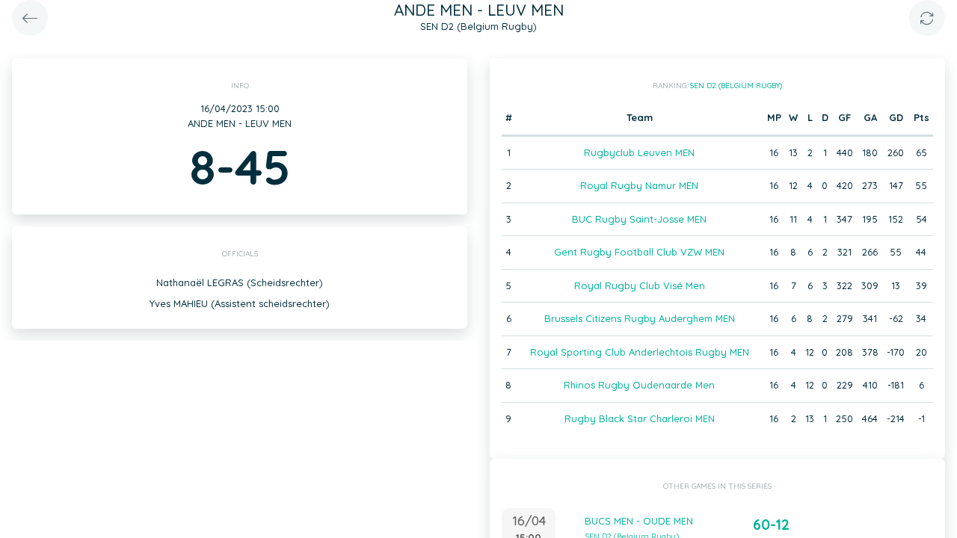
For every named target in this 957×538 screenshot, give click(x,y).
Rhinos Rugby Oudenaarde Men (639, 385)
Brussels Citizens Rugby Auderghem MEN (639, 318)
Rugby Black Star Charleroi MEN (639, 418)
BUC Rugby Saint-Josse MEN (639, 219)
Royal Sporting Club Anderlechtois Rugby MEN (639, 352)
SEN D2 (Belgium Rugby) (736, 85)
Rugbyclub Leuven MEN (639, 152)
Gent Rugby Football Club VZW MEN (639, 252)
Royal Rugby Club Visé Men (639, 285)
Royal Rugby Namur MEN (639, 185)
